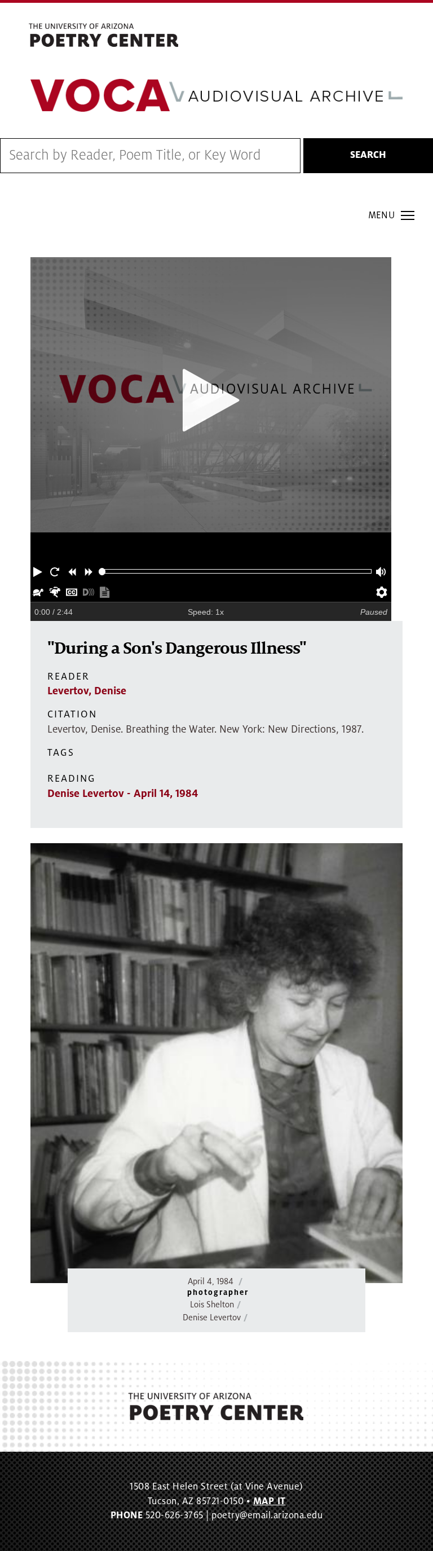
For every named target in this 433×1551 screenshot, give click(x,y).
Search (368, 155)
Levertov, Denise (86, 691)
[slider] (102, 571)
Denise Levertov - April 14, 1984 (122, 793)
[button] (39, 571)
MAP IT (269, 1501)
